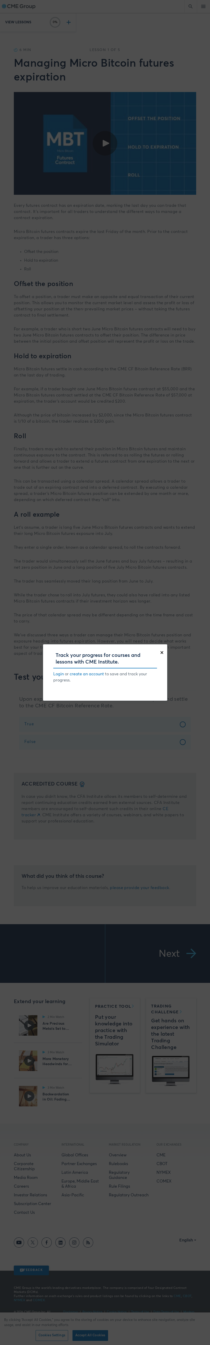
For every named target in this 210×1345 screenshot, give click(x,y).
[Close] (163, 652)
